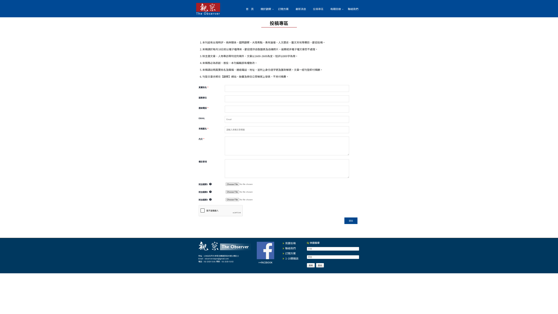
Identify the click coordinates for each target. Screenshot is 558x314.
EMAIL (202, 118)
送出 (351, 221)
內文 (201, 139)
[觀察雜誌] (208, 9)
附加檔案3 (204, 200)
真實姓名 (203, 87)
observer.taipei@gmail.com (217, 258)
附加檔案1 (204, 184)
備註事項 (203, 161)
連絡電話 (203, 108)
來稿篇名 (203, 128)
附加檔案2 (204, 192)
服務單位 (203, 98)
